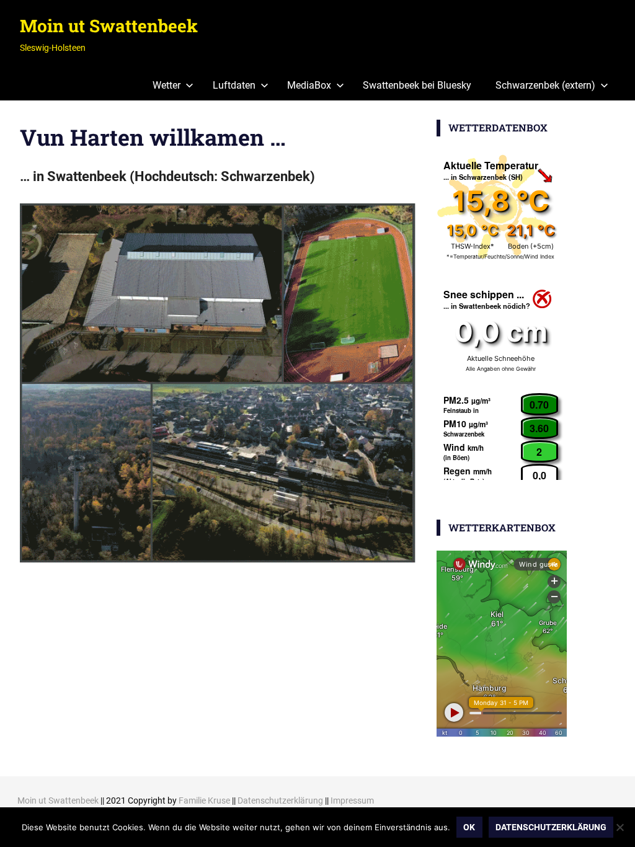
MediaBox (309, 85)
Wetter (166, 85)
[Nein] (619, 827)
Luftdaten (234, 85)
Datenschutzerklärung (280, 800)
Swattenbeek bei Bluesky (417, 85)
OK (469, 827)
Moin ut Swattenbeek (109, 25)
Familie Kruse (204, 800)
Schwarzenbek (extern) (545, 85)
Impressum (352, 800)
